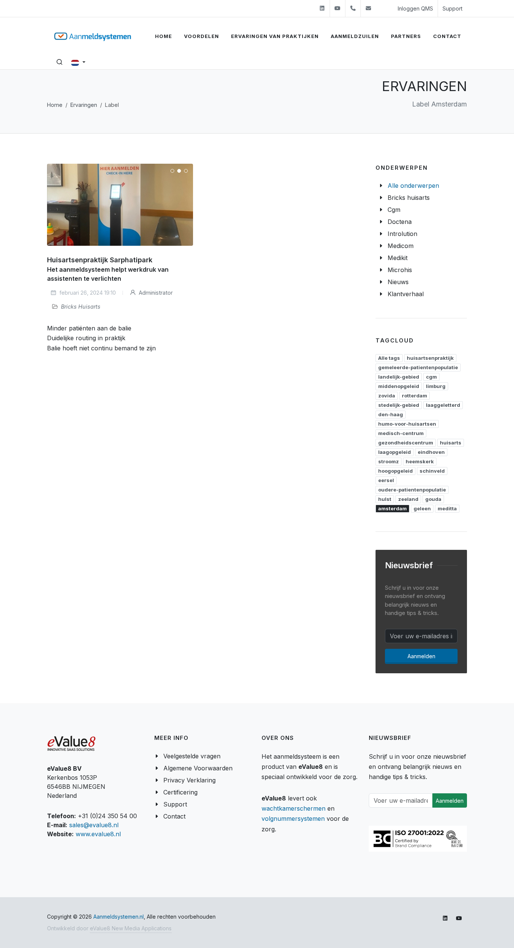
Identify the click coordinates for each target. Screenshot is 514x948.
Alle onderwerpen (413, 185)
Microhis (400, 270)
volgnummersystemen (293, 818)
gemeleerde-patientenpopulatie (418, 367)
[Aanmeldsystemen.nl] (92, 36)
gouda (433, 499)
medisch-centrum (401, 433)
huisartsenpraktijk (430, 358)
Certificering (180, 792)
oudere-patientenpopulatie (412, 490)
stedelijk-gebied (398, 405)
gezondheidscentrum (405, 443)
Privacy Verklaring (189, 780)
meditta (447, 508)
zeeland (408, 499)
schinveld (432, 471)
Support (452, 8)
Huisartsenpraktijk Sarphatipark (99, 260)
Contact (174, 816)
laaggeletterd (443, 405)
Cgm (394, 209)
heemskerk (420, 461)
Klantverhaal (406, 294)
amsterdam (392, 508)
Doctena (400, 221)
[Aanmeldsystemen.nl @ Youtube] (337, 8)
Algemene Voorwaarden (198, 768)
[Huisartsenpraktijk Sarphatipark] (120, 205)
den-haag (390, 414)
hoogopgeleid (395, 471)
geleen (422, 508)
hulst (384, 499)
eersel (386, 480)
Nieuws (398, 282)
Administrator (155, 292)
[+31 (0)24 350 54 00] (352, 8)
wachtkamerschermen (293, 808)
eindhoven (431, 452)
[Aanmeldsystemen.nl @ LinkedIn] (322, 8)
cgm (431, 377)
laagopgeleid (394, 452)
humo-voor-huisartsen (407, 424)
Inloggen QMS (415, 8)
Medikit (398, 258)
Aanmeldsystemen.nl (118, 916)
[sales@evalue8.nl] (368, 8)
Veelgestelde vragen (192, 756)
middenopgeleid (398, 386)
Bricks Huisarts (80, 306)
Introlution (402, 233)
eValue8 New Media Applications (131, 928)
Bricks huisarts (409, 197)
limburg (436, 386)
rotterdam (414, 396)
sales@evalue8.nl (94, 825)
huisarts (450, 443)
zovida (386, 396)
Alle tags (389, 358)
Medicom (401, 246)
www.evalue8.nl (98, 834)
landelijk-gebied (398, 377)
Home (54, 105)
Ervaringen (83, 105)
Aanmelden (421, 656)
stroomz (388, 461)
